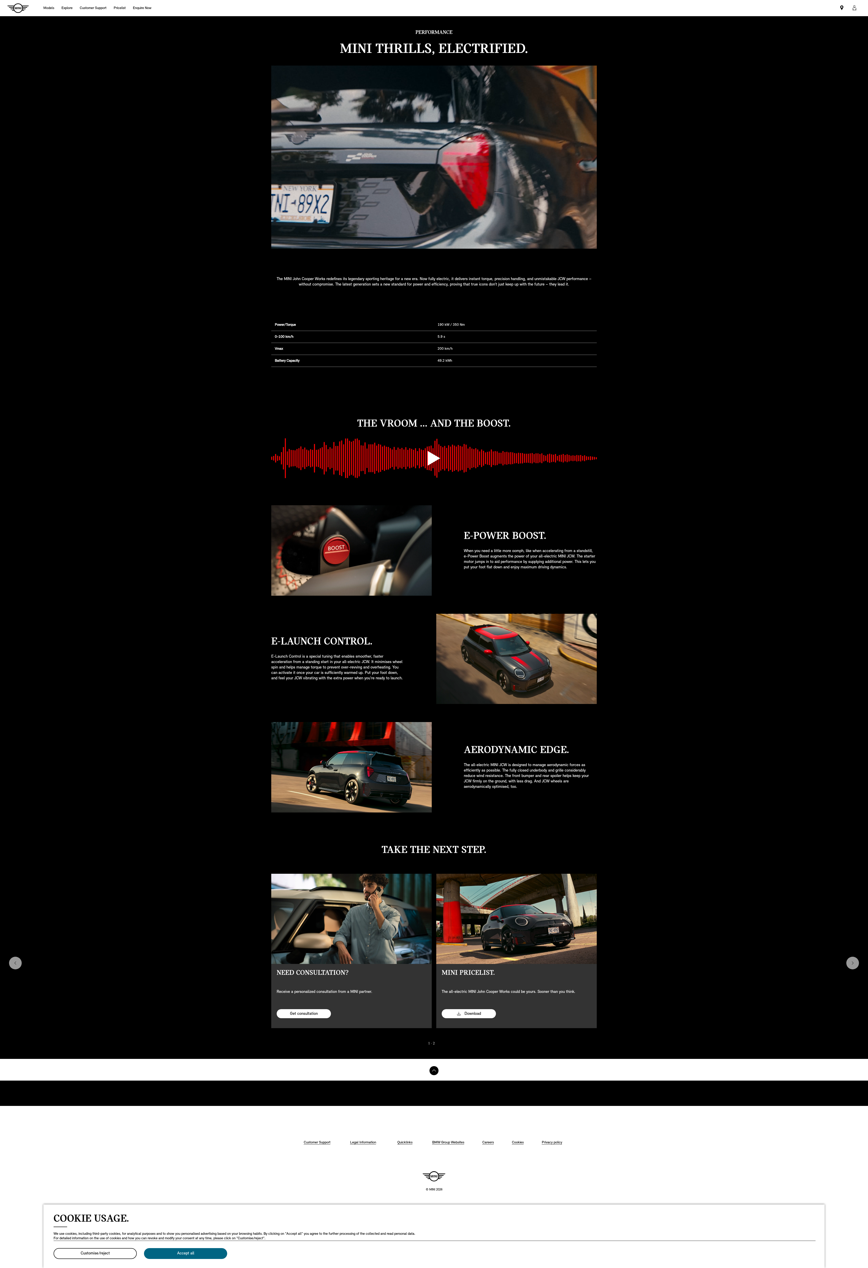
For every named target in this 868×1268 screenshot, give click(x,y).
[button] (854, 8)
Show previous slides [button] (15, 963)
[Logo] (434, 1176)
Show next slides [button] (852, 963)
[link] (93, 8)
